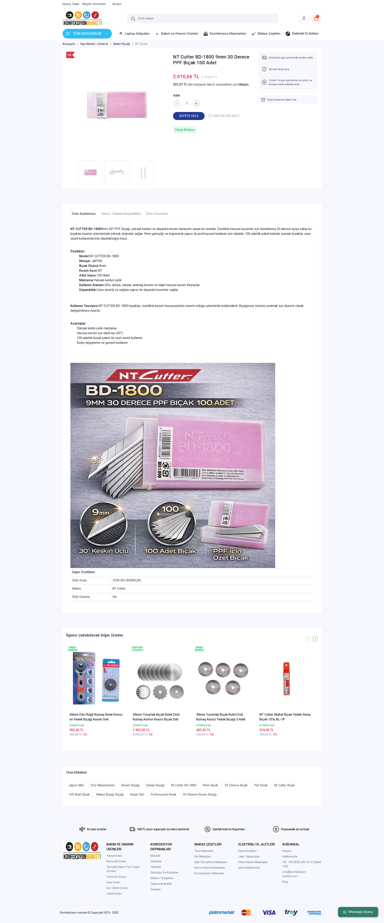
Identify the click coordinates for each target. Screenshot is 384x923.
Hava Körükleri (247, 850)
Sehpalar (156, 861)
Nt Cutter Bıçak (284, 785)
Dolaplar (155, 889)
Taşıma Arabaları (161, 883)
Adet (176, 95)
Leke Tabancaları (249, 856)
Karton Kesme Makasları (209, 867)
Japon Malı (76, 785)
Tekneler (155, 867)
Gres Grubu (113, 882)
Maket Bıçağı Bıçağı (110, 794)
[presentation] (308, 638)
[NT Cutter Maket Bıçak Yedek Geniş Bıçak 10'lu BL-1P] (287, 678)
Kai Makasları (202, 856)
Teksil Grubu (114, 893)
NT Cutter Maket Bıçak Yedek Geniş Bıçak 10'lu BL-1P (285, 717)
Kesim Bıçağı (130, 785)
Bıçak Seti (137, 794)
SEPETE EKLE (189, 116)
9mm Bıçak (210, 785)
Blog (285, 881)
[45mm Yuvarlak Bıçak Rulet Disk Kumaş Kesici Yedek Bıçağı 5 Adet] (223, 678)
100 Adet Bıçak (79, 794)
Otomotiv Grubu (116, 876)
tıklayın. (243, 84)
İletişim (287, 850)
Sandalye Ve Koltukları (164, 872)
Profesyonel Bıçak (163, 794)
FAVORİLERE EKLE (226, 116)
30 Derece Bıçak (236, 785)
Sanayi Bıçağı (155, 785)
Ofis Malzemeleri (102, 785)
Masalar (155, 855)
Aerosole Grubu (116, 861)
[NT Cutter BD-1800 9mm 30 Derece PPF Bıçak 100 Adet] (117, 105)
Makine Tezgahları (162, 878)
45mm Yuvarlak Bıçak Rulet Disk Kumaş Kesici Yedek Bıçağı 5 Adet (220, 717)
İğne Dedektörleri (249, 867)
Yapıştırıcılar (114, 855)
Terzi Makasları (204, 850)
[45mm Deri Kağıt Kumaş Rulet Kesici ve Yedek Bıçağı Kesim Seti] (97, 678)
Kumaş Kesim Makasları (209, 873)
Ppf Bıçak (261, 785)
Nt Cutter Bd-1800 (183, 785)
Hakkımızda (289, 856)
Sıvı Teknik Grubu (117, 888)
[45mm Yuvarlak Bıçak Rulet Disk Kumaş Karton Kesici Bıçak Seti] (160, 678)
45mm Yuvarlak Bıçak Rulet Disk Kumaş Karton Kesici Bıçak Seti (156, 717)
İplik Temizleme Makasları (210, 862)
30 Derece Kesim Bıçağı (200, 794)
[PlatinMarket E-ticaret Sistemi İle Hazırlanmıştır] (221, 912)
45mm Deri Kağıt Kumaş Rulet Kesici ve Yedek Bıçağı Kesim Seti (95, 717)
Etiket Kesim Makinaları (253, 862)
